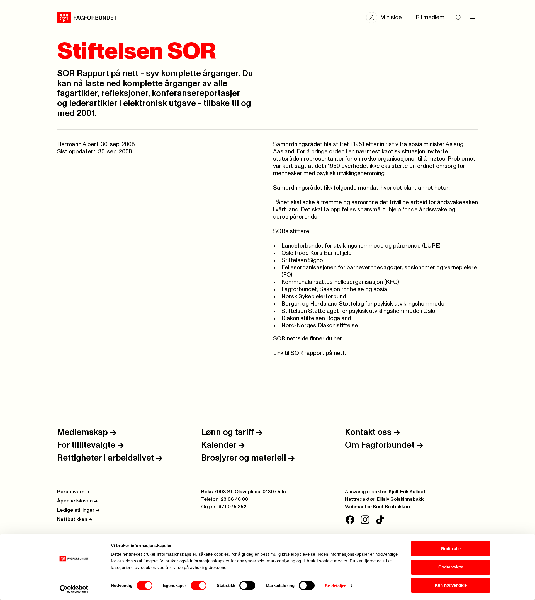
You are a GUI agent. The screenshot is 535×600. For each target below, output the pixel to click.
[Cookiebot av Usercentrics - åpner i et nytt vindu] (74, 589)
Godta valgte (450, 567)
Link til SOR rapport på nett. (310, 353)
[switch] (198, 585)
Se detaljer (335, 585)
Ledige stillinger (78, 510)
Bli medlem (430, 17)
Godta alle (451, 548)
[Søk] (458, 17)
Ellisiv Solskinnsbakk (400, 499)
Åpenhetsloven (77, 501)
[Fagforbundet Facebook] (350, 520)
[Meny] (472, 17)
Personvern (73, 491)
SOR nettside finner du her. (308, 339)
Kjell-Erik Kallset (407, 491)
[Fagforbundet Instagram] (365, 520)
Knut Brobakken (391, 506)
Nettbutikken (74, 519)
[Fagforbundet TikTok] (380, 520)
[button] (386, 17)
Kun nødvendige (451, 585)
